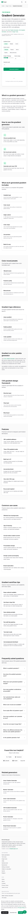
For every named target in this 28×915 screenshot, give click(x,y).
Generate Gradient (14, 69)
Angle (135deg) (7, 56)
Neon (17, 49)
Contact (3, 883)
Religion (3, 873)
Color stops (17, 56)
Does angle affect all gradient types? (14, 710)
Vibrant (6, 49)
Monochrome (13, 52)
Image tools (4, 859)
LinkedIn (7, 760)
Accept (20, 912)
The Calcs (4, 897)
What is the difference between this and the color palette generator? (14, 730)
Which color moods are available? (14, 704)
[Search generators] (22, 2)
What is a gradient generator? (14, 668)
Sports (3, 871)
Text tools (4, 857)
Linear (5, 43)
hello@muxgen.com (13, 848)
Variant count (7, 62)
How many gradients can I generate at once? (14, 717)
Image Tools (8, 6)
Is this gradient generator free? (14, 737)
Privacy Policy (5, 885)
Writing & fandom (6, 867)
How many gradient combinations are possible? (14, 690)
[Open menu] (25, 2)
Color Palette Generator (12, 30)
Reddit (15, 760)
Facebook (19, 757)
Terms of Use (5, 887)
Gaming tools (5, 863)
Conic (16, 43)
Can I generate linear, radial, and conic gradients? (14, 698)
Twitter (10, 757)
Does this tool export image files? (14, 724)
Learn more (5, 912)
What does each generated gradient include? (14, 682)
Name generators (6, 855)
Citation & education (6, 869)
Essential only (13, 912)
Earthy (6, 52)
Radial (11, 43)
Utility (3, 861)
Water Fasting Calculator (7, 895)
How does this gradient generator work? (14, 675)
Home (3, 6)
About (3, 881)
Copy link (22, 760)
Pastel (12, 49)
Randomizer (4, 865)
